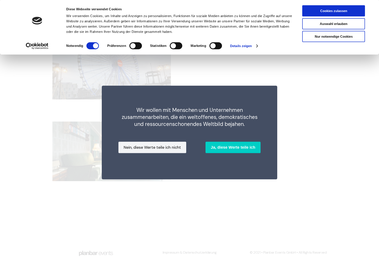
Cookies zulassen (333, 11)
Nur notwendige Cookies (334, 36)
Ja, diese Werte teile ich (233, 147)
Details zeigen (241, 46)
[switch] (135, 45)
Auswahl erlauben (333, 24)
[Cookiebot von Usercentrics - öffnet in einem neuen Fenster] (37, 46)
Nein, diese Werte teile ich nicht (152, 147)
